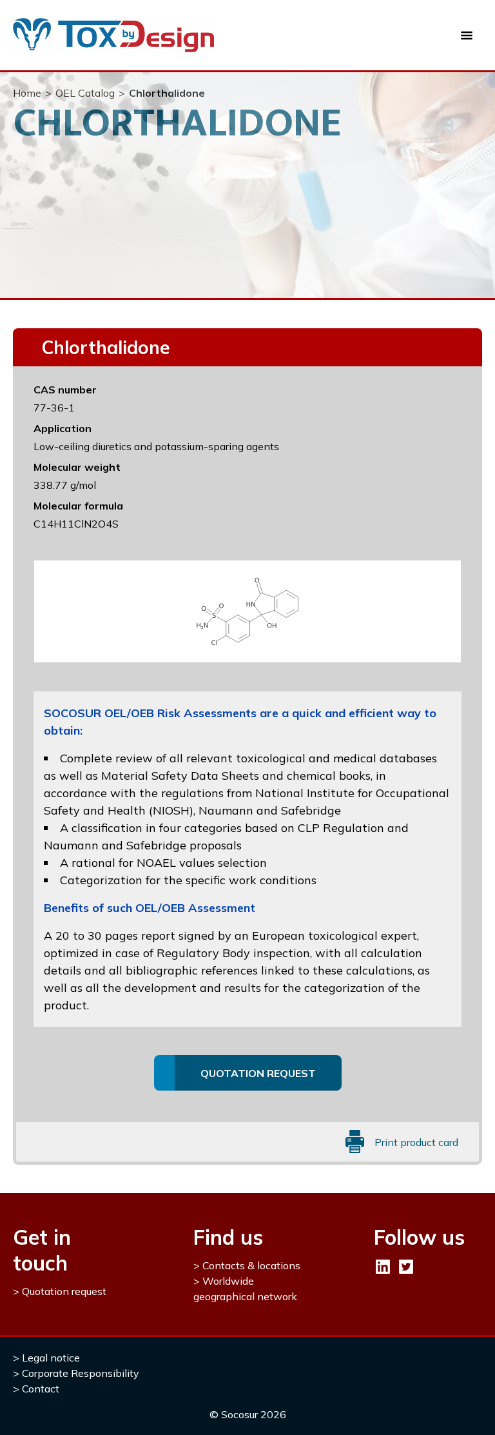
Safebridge (311, 810)
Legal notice (51, 1357)
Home (27, 92)
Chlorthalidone (167, 92)
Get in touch (42, 1250)
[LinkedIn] (383, 1267)
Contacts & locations (251, 1265)
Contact (40, 1388)
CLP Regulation (341, 827)
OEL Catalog (85, 92)
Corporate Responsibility (80, 1373)
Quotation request (64, 1291)
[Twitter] (406, 1267)
